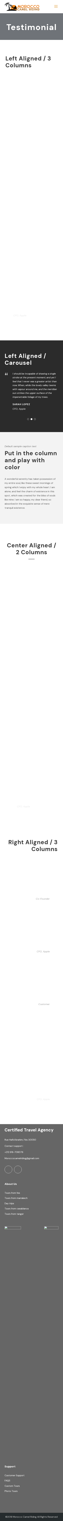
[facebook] (8, 1169)
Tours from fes (12, 1192)
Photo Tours (11, 1491)
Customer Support (14, 1475)
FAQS (7, 1480)
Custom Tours (12, 1485)
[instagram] (18, 1169)
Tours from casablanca (17, 1208)
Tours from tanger (14, 1213)
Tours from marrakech (16, 1198)
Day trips (9, 1203)
